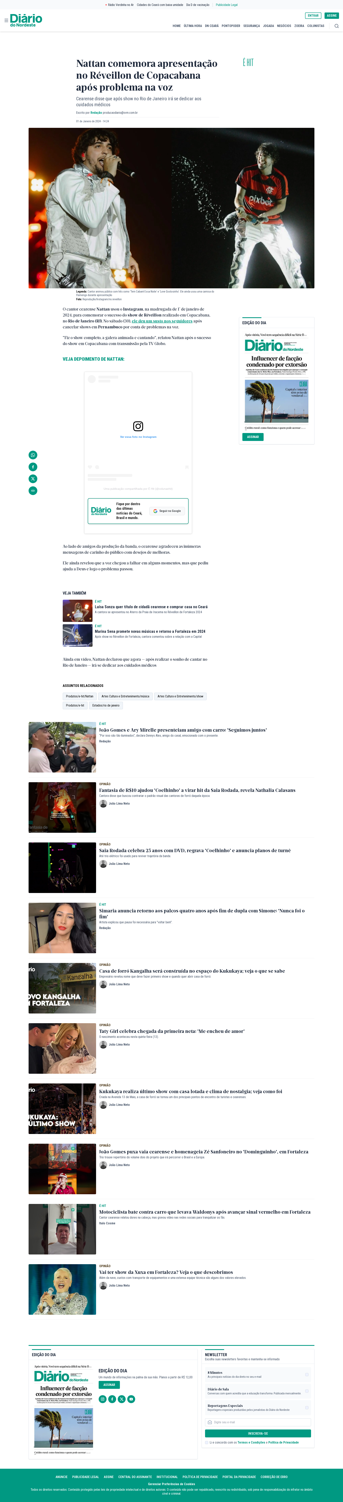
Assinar (253, 437)
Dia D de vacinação (197, 5)
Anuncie (61, 1477)
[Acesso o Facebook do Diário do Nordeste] (112, 1399)
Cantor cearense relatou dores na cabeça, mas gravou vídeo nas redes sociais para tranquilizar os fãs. (162, 1217)
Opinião (105, 784)
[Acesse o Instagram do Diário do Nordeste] (103, 1399)
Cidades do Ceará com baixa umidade (160, 5)
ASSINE (332, 15)
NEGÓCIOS (284, 26)
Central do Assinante (135, 1477)
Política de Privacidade (283, 1442)
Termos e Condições (251, 1442)
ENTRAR (313, 15)
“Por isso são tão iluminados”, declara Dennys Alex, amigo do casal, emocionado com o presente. (158, 735)
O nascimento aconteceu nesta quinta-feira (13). (129, 1037)
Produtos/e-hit (75, 705)
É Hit (248, 62)
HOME (177, 26)
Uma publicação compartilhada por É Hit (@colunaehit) (138, 488)
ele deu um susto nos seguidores (162, 320)
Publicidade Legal (227, 5)
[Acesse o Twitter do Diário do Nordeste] (122, 1399)
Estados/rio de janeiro (105, 705)
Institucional (167, 1477)
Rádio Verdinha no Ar (121, 5)
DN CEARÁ (212, 26)
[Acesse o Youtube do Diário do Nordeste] (131, 1399)
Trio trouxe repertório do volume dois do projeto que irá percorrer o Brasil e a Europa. (152, 1157)
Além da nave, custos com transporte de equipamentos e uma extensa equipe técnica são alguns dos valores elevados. (172, 1278)
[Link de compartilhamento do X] (33, 478)
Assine (109, 1477)
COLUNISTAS (315, 26)
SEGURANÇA (251, 26)
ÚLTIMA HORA (193, 26)
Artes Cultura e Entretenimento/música (125, 696)
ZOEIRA (299, 26)
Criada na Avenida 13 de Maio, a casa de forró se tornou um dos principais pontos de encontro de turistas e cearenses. (172, 1097)
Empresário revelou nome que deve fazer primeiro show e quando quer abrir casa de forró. (155, 976)
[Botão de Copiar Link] (33, 491)
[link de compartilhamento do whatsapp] (33, 455)
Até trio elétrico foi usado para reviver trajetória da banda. (135, 856)
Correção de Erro (274, 1477)
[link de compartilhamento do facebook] (33, 467)
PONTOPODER (231, 26)
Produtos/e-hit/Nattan (79, 696)
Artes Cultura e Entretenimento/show (180, 696)
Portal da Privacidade (239, 1477)
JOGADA (268, 26)
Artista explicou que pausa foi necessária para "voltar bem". (135, 922)
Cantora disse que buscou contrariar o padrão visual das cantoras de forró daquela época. (154, 796)
